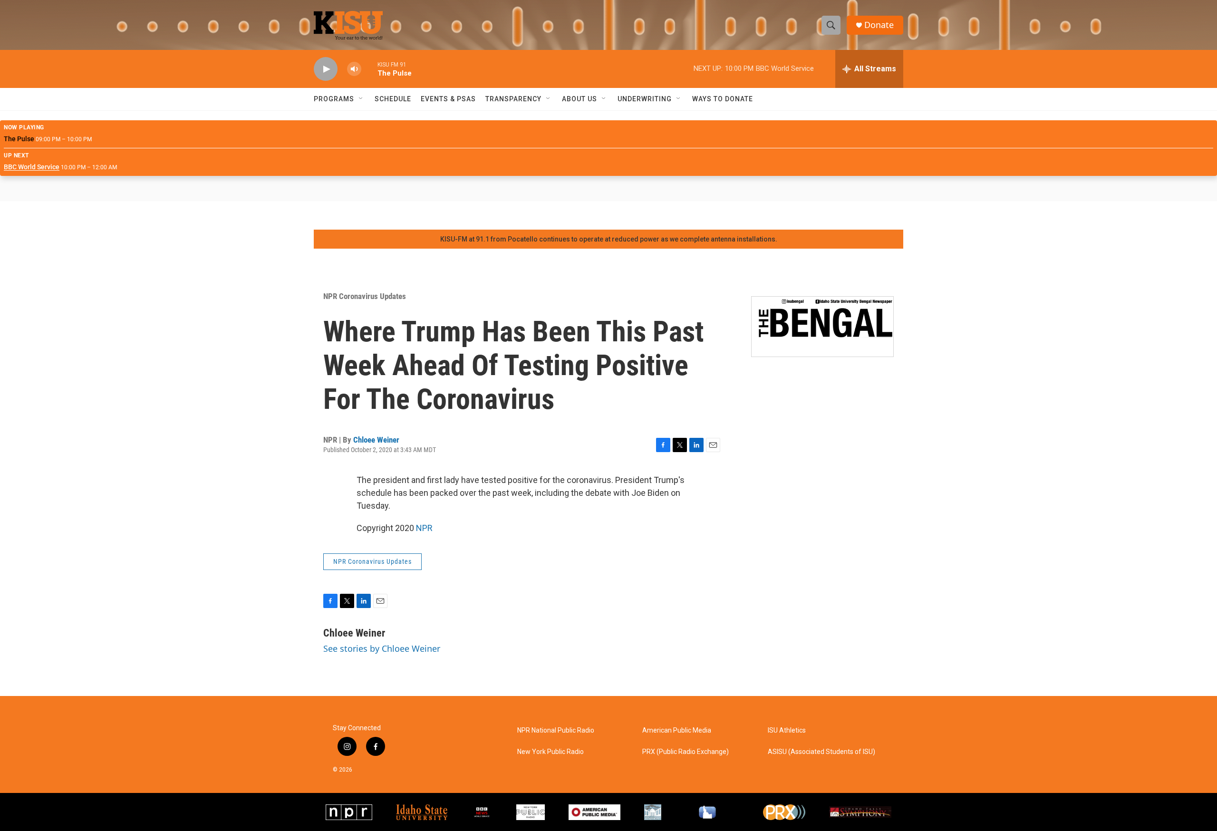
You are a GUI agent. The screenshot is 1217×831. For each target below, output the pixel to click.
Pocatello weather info (152, 215)
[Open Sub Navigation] (361, 99)
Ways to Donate (722, 99)
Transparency (513, 99)
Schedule (393, 99)
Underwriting (645, 99)
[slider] (369, 69)
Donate (879, 25)
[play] (325, 69)
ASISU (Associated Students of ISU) (821, 751)
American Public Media (676, 730)
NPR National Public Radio (555, 730)
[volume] (354, 69)
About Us (579, 99)
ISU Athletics (787, 730)
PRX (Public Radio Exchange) (685, 751)
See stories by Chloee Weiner (381, 648)
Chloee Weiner (376, 439)
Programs (334, 99)
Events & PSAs (448, 99)
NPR (424, 528)
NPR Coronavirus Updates (364, 296)
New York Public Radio (550, 751)
